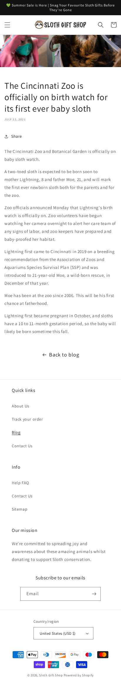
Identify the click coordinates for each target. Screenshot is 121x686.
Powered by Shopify (79, 675)
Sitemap (19, 509)
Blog (16, 432)
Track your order (27, 419)
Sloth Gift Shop (51, 675)
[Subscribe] (94, 594)
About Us (20, 406)
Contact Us (22, 445)
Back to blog (64, 354)
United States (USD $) (57, 633)
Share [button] (16, 136)
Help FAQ (20, 482)
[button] (7, 24)
